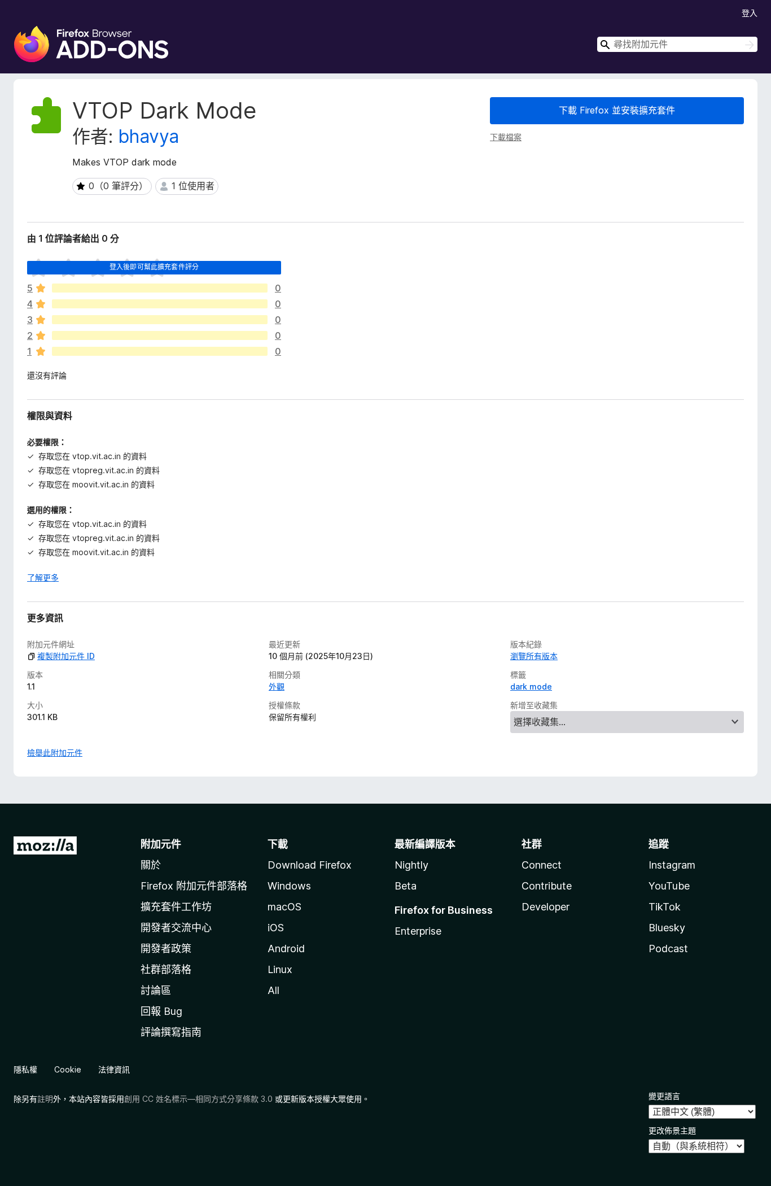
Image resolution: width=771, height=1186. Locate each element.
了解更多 (43, 577)
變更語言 (664, 1096)
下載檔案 (506, 137)
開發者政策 (166, 948)
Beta (406, 886)
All (273, 990)
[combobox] (677, 44)
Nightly (411, 865)
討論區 (156, 990)
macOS (284, 907)
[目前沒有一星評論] (160, 351)
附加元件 (161, 844)
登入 (749, 13)
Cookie (67, 1069)
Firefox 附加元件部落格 (194, 886)
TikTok (665, 907)
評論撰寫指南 (171, 1032)
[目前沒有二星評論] (160, 335)
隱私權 (25, 1069)
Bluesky (667, 928)
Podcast (668, 948)
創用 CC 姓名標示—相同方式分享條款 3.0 (198, 1099)
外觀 (276, 686)
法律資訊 (114, 1069)
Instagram (672, 865)
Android (286, 948)
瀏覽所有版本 (534, 656)
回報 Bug (161, 1011)
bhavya (148, 136)
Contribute (547, 886)
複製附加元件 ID (66, 656)
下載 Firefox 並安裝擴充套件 (617, 110)
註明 (45, 1099)
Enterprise (418, 931)
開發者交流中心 (176, 928)
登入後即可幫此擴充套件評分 (154, 267)
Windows (289, 886)
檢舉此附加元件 (54, 752)
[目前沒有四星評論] (160, 303)
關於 (151, 865)
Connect (542, 865)
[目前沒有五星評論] (160, 288)
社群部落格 (166, 969)
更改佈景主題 (672, 1130)
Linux (280, 969)
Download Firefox (310, 865)
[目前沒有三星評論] (160, 319)
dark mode (531, 686)
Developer (546, 907)
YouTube (669, 886)
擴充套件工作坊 (176, 907)
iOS (276, 928)
